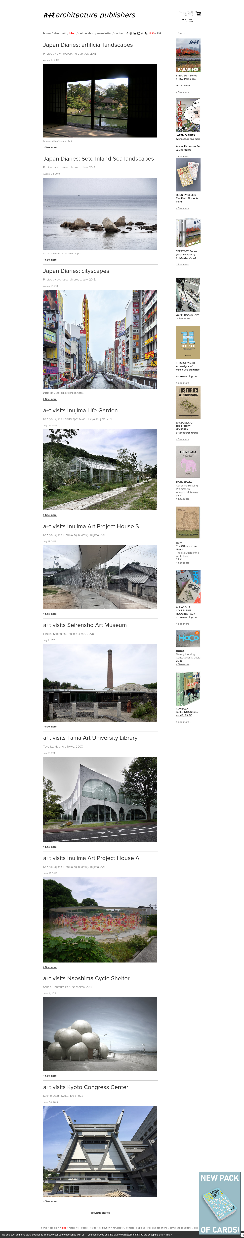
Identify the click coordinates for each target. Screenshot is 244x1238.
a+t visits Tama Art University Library (90, 738)
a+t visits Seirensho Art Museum (85, 625)
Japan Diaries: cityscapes (76, 271)
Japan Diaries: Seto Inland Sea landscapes (98, 159)
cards (93, 1228)
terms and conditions (181, 1228)
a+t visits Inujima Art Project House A (91, 858)
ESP (159, 33)
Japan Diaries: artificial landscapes (88, 45)
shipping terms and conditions (151, 1228)
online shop (86, 33)
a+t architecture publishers (93, 15)
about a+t (60, 33)
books (84, 1228)
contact (119, 33)
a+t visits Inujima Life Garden (80, 411)
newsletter (104, 33)
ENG (152, 33)
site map (198, 1228)
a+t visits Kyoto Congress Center (85, 1087)
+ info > (167, 1234)
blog (72, 33)
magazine (74, 1228)
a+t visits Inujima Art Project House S (91, 527)
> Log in (189, 21)
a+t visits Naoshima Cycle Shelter (86, 979)
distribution (104, 1228)
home (47, 33)
